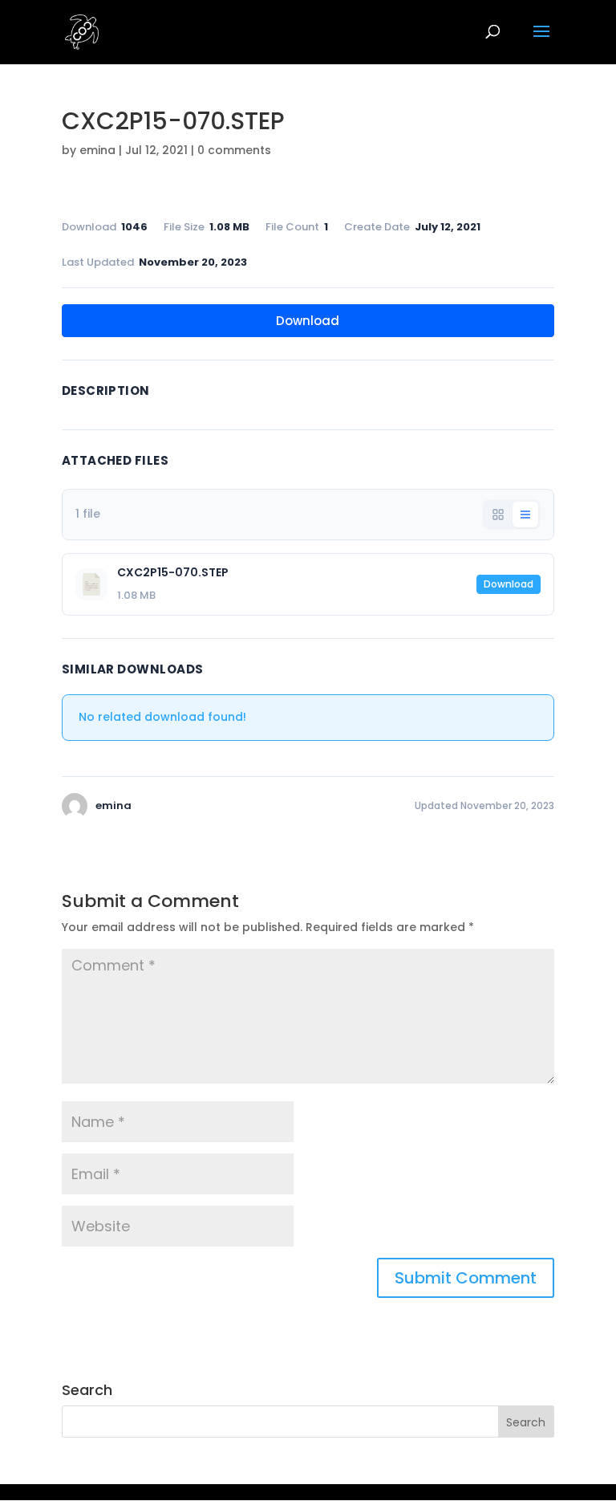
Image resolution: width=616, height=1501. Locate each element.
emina (97, 150)
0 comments (234, 150)
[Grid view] (498, 514)
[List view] (525, 514)
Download (307, 320)
